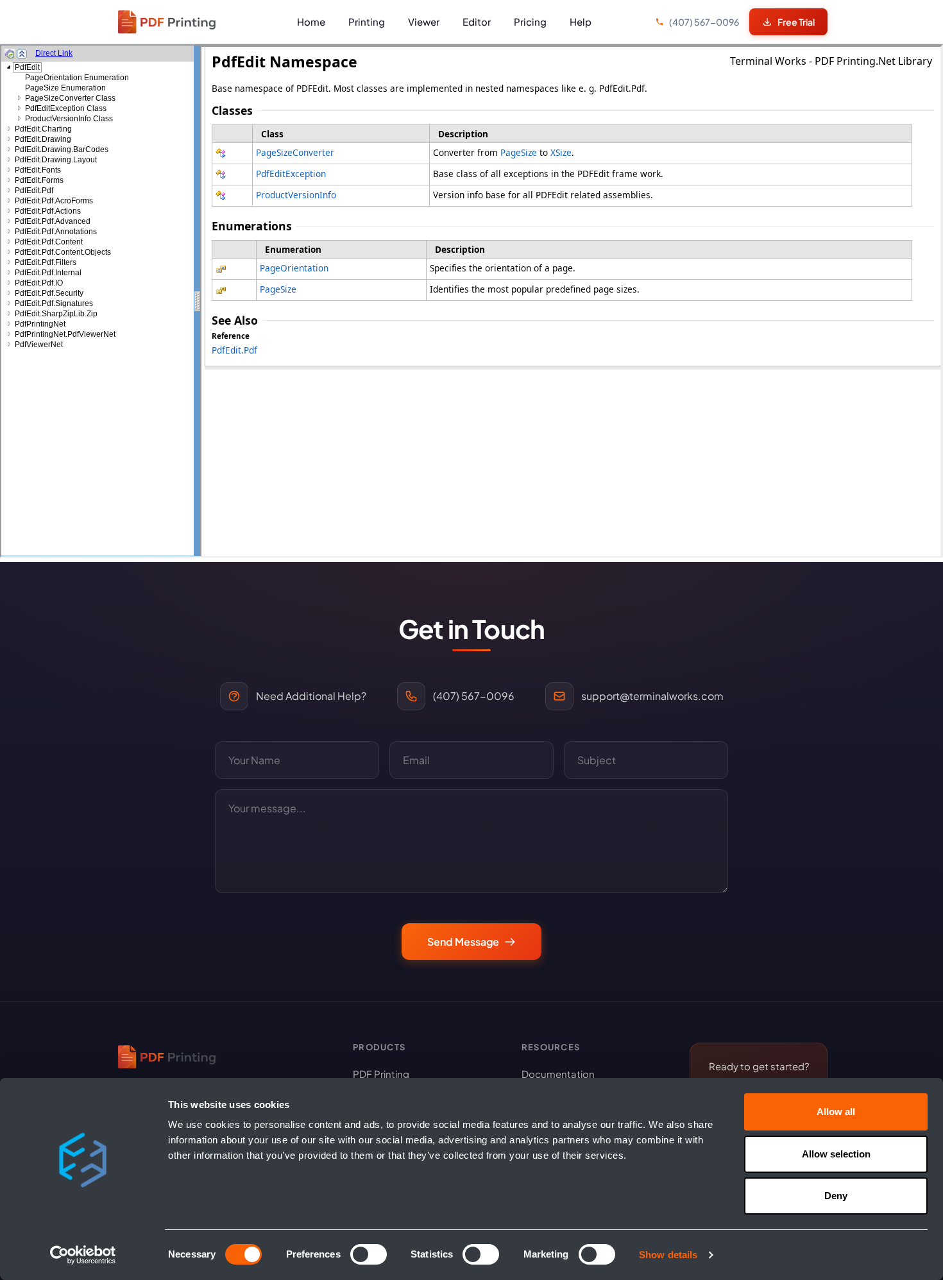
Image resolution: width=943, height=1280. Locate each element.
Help (580, 21)
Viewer (423, 21)
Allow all (836, 1111)
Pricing (530, 21)
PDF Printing (381, 1074)
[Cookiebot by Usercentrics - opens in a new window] (83, 1255)
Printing (366, 21)
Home (311, 21)
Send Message (463, 941)
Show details (668, 1254)
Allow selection (836, 1153)
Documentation (558, 1074)
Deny (835, 1195)
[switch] (368, 1254)
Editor (477, 21)
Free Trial (796, 22)
